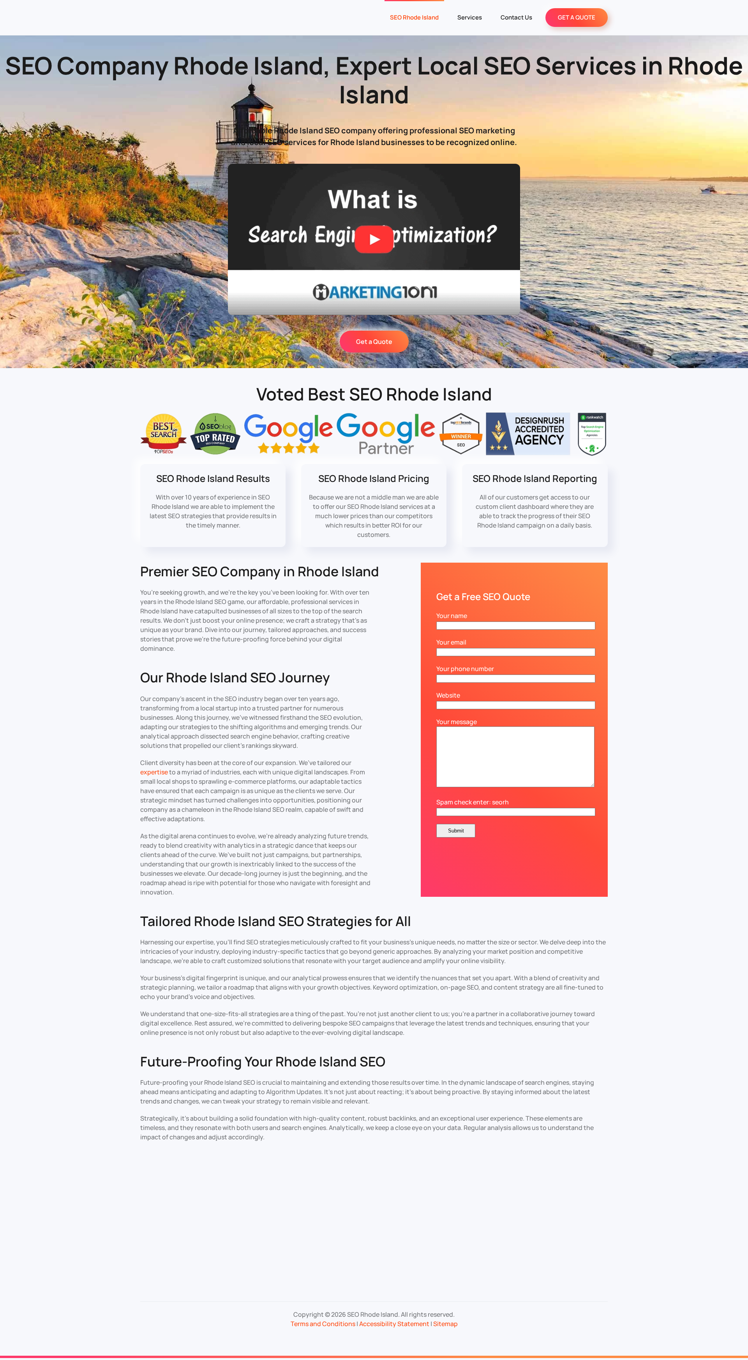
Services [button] (469, 17)
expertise (154, 772)
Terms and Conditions (323, 1323)
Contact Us (516, 17)
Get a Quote (374, 341)
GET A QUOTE (576, 17)
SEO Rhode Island (414, 17)
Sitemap (445, 1323)
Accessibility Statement (394, 1323)
